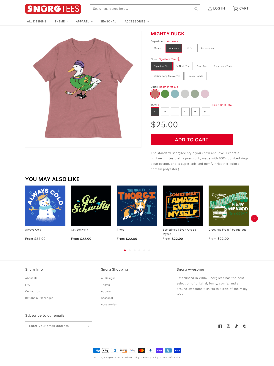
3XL (206, 111)
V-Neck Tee (183, 66)
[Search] (196, 9)
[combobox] (145, 9)
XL (185, 111)
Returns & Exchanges (39, 297)
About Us (31, 278)
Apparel (106, 291)
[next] (254, 218)
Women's (174, 48)
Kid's (189, 48)
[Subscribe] (88, 325)
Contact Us (32, 291)
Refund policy (132, 357)
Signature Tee (161, 66)
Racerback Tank (223, 66)
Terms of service (171, 357)
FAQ (28, 284)
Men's (157, 48)
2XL (195, 111)
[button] (61, 21)
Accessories (207, 48)
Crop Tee (202, 66)
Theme (105, 284)
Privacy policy (151, 357)
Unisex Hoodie (196, 76)
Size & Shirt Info (222, 104)
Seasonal (107, 297)
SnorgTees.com (111, 357)
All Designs (108, 278)
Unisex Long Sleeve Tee (167, 76)
